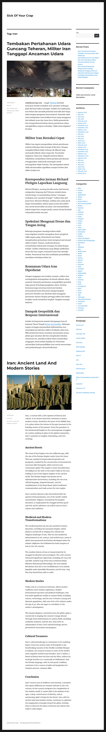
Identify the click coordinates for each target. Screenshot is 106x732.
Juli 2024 (81, 160)
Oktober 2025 (82, 130)
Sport (79, 288)
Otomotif (81, 264)
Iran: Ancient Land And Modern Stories (32, 365)
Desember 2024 (83, 149)
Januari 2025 (82, 147)
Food (79, 225)
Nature (80, 262)
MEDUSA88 (80, 373)
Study (79, 293)
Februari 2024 (82, 171)
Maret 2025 (81, 143)
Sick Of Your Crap (20, 15)
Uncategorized (82, 306)
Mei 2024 (81, 165)
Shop (79, 282)
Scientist (81, 280)
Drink (80, 223)
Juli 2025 (81, 134)
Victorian (81, 308)
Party (79, 267)
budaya (80, 206)
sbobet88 (79, 384)
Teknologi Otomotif (84, 299)
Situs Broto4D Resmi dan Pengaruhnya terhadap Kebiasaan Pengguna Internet (87, 69)
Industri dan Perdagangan (86, 240)
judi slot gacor (80, 369)
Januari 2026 (82, 123)
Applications (82, 195)
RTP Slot (79, 329)
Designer (81, 219)
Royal (79, 277)
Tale (79, 295)
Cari (77, 33)
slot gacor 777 (80, 388)
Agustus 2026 (82, 112)
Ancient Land (11, 421)
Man (79, 249)
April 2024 (81, 167)
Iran (8, 108)
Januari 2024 (82, 173)
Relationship (82, 273)
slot (77, 360)
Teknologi (81, 297)
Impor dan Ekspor (84, 238)
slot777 (78, 356)
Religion (80, 275)
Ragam (80, 271)
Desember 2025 (83, 125)
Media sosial (82, 251)
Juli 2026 (81, 114)
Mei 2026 (81, 119)
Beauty (80, 197)
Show (79, 284)
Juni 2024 (81, 162)
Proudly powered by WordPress (30, 723)
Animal (80, 190)
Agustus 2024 (82, 158)
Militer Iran (13, 108)
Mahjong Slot (80, 351)
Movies (80, 258)
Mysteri (80, 260)
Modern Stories (12, 423)
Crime (80, 216)
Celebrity (81, 212)
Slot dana (79, 342)
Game (80, 227)
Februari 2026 (82, 121)
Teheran (53, 103)
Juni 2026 (81, 117)
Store (79, 291)
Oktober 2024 (82, 154)
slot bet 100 (80, 325)
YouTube (81, 310)
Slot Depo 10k (80, 334)
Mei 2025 (81, 138)
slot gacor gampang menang (85, 393)
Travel (80, 304)
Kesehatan (81, 243)
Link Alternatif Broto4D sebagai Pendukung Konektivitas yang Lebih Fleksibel (88, 75)
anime (80, 193)
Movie (80, 256)
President (81, 269)
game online (82, 230)
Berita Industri (82, 201)
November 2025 (83, 128)
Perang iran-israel (13, 110)
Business (81, 208)
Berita (9, 105)
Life (79, 245)
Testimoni (81, 301)
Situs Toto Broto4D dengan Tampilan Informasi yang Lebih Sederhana (88, 53)
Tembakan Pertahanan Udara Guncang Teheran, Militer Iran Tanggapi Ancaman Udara (39, 48)
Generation (81, 232)
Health (80, 234)
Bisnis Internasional (84, 203)
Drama (80, 221)
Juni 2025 (81, 136)
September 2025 (83, 132)
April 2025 (81, 141)
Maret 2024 (81, 169)
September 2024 (83, 156)
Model (80, 254)
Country (9, 418)
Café (79, 210)
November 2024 (83, 151)
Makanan (81, 247)
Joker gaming (80, 347)
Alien (79, 188)
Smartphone (82, 286)
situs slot (79, 364)
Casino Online (80, 338)
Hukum (80, 236)
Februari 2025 (82, 145)
